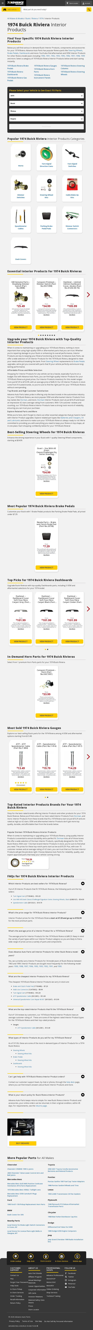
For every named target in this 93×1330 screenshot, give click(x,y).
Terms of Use (27, 1321)
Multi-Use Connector (20, 989)
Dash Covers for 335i (15, 1215)
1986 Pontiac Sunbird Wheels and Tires (63, 1185)
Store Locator (33, 1309)
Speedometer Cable (20, 903)
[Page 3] (43, 335)
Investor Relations (35, 1296)
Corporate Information (37, 1290)
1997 (73, 56)
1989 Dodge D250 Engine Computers (62, 1231)
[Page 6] (49, 335)
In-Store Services (17, 1292)
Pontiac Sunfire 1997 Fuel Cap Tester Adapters (66, 1181)
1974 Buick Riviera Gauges (45, 65)
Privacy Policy (14, 1321)
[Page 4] (45, 335)
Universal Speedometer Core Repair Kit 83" (29, 999)
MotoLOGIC (51, 1282)
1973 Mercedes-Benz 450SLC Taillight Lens (24, 1190)
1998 (78, 56)
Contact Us (14, 1275)
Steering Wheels (75, 50)
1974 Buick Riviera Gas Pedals (17, 79)
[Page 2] (40, 335)
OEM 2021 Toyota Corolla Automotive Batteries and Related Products (63, 1170)
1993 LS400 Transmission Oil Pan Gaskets (64, 1194)
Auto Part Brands (35, 1273)
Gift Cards (32, 1293)
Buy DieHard (22, 1143)
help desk (70, 1082)
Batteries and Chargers (70, 417)
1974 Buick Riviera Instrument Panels (42, 76)
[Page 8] (54, 335)
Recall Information (17, 1299)
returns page (41, 1106)
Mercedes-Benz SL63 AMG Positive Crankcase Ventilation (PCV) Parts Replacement (25, 1185)
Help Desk (14, 1285)
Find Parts (46, 127)
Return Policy (15, 1303)
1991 (48, 56)
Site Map (38, 1321)
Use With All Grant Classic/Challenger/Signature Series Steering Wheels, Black (41, 899)
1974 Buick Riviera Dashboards (15, 73)
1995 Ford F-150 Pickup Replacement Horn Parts (26, 1204)
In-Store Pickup (16, 1289)
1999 (83, 56)
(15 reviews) (20, 785)
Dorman (23, 400)
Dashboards (24, 53)
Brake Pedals (12, 53)
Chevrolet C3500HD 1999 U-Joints (20, 1169)
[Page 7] (52, 335)
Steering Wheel (52, 361)
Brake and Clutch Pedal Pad (23, 986)
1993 (58, 56)
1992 (53, 56)
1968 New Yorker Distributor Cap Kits (62, 1217)
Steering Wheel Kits (25, 1054)
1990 (43, 56)
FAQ (11, 1279)
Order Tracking (16, 1296)
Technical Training (53, 1296)
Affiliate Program (35, 1277)
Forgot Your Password (19, 1282)
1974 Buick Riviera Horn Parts (44, 70)
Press (30, 1306)
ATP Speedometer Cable (22, 996)
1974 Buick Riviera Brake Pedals (18, 67)
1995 (63, 56)
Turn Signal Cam (27, 864)
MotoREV (50, 1285)
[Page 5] (47, 335)
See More (21, 315)
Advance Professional (54, 1275)
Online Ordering (52, 1289)
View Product (21, 327)
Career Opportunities (36, 1286)
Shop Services (51, 1292)
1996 (68, 56)
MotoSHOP (50, 1279)
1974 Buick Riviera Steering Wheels (73, 73)
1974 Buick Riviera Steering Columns (73, 67)
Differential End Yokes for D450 (60, 1227)
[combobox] (56, 9)
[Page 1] (38, 335)
